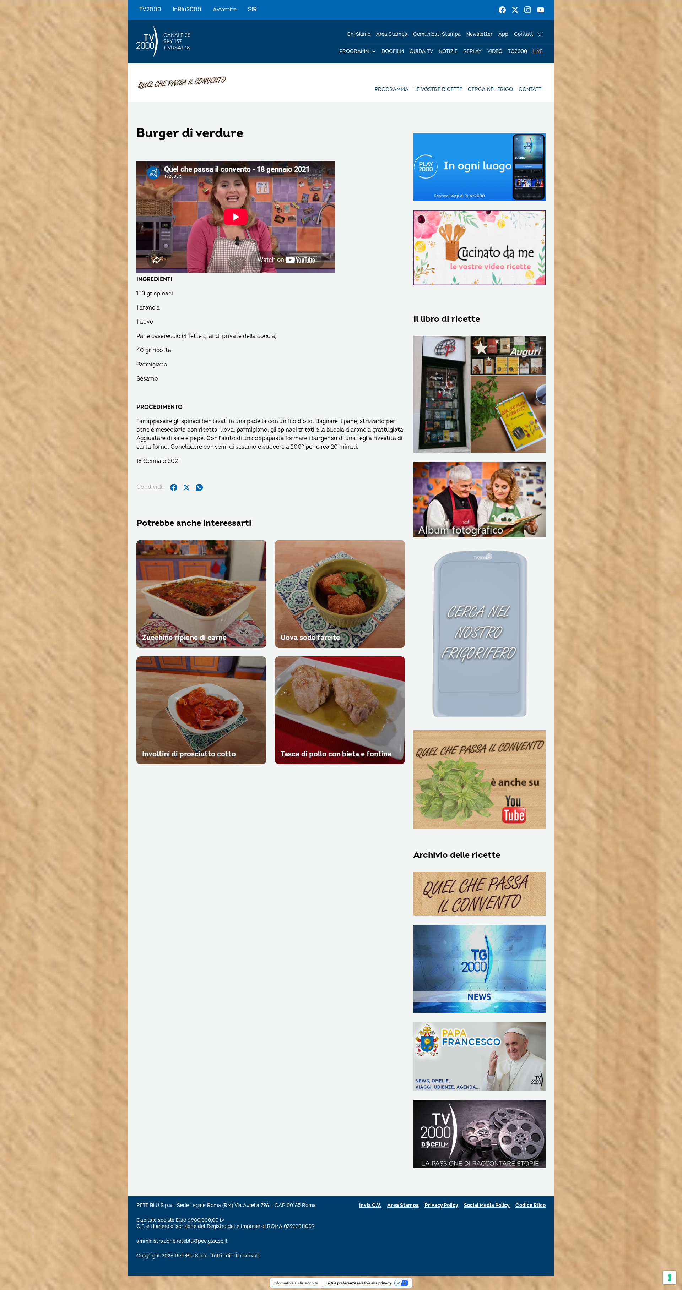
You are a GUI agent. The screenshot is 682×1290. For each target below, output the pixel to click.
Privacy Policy (441, 1205)
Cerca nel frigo (490, 89)
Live (538, 51)
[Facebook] (502, 10)
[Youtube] (541, 10)
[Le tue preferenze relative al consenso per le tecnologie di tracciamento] (669, 1277)
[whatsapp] (199, 487)
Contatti (524, 34)
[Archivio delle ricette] (479, 894)
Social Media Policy (487, 1205)
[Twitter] (515, 10)
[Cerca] (540, 34)
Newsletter (479, 34)
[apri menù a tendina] (374, 51)
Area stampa (391, 34)
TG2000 (517, 51)
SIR (252, 9)
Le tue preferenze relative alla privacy (358, 1283)
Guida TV (421, 51)
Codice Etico (530, 1205)
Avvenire (225, 9)
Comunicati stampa (437, 34)
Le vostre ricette (438, 89)
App (503, 34)
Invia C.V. (370, 1205)
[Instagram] (528, 10)
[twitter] (186, 487)
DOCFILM (392, 51)
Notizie (448, 51)
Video (494, 51)
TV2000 (150, 9)
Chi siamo (358, 34)
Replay (472, 51)
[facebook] (174, 487)
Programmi (355, 51)
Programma (391, 89)
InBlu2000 (187, 9)
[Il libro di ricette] (479, 395)
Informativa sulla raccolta (296, 1283)
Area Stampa (403, 1205)
